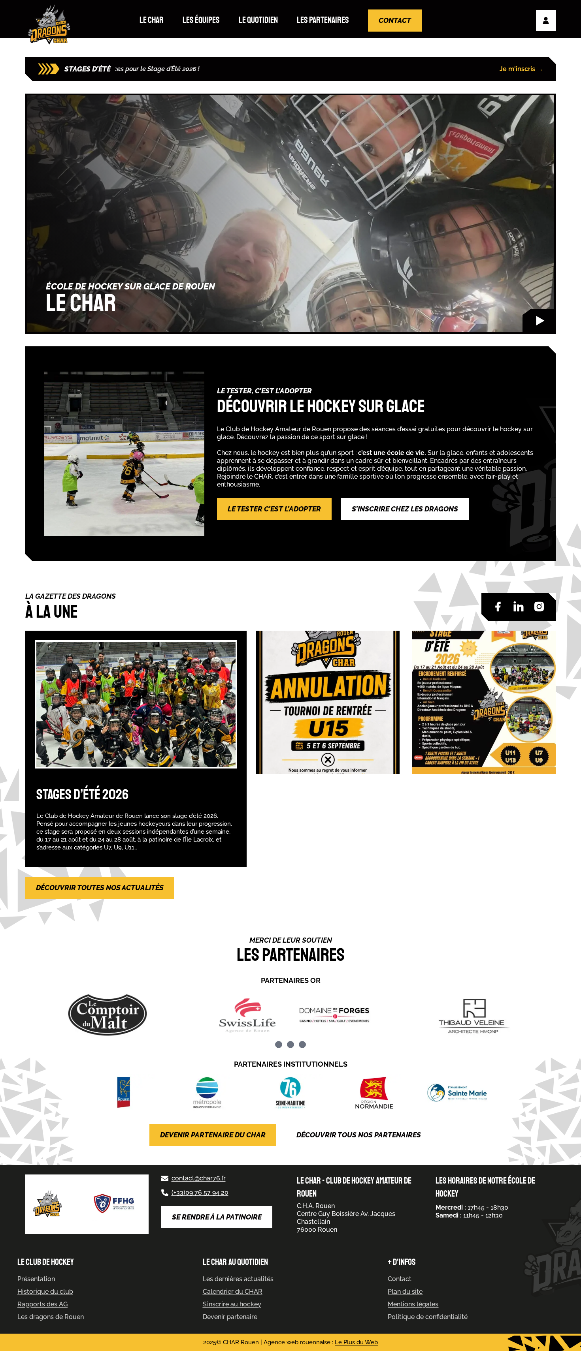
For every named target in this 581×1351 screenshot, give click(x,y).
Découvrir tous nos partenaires (358, 1135)
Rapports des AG (42, 1304)
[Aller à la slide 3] (302, 1044)
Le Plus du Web (356, 1342)
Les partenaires (323, 20)
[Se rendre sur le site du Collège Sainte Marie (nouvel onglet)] (457, 1092)
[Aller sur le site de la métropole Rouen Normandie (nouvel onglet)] (207, 1092)
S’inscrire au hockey (232, 1304)
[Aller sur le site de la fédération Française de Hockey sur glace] (114, 1204)
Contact (395, 20)
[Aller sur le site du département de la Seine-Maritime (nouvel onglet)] (290, 1092)
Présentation (36, 1279)
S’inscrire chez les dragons (405, 509)
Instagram (539, 606)
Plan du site (405, 1291)
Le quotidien (258, 20)
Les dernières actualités (238, 1279)
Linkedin (518, 606)
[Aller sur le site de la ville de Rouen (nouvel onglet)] (124, 1092)
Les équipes (201, 20)
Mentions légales (413, 1304)
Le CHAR (152, 20)
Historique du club (45, 1291)
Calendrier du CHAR (232, 1291)
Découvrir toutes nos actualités (100, 887)
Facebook (498, 606)
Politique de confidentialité (428, 1317)
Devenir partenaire (230, 1317)
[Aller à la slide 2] (290, 1044)
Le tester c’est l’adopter (274, 509)
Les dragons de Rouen (50, 1317)
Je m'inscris (521, 69)
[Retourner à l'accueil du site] (51, 24)
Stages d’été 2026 (82, 795)
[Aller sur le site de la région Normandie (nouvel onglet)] (373, 1092)
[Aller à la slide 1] (278, 1044)
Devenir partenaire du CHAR (213, 1135)
